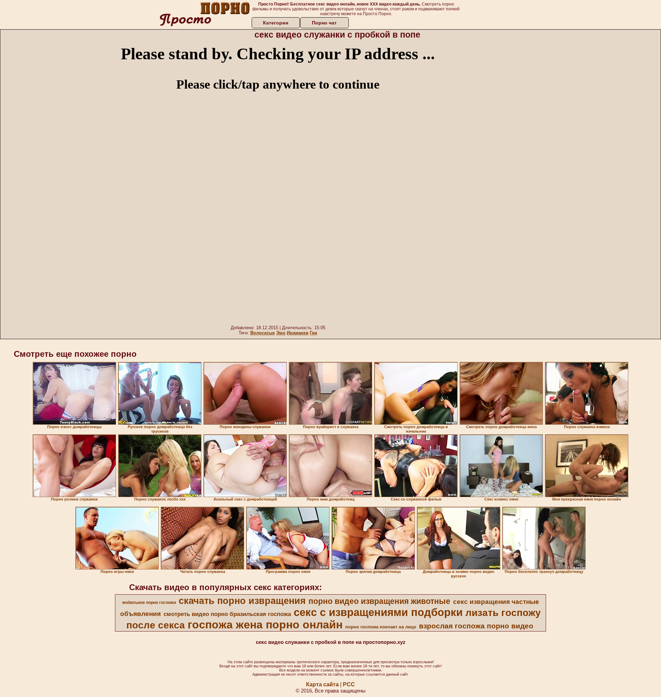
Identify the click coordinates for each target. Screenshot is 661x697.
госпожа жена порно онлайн (265, 624)
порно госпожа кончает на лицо (380, 626)
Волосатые (262, 332)
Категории (275, 23)
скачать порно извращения (242, 601)
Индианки (297, 332)
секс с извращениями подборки (378, 612)
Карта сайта (322, 684)
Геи (313, 332)
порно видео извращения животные (379, 601)
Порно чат (324, 23)
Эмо (280, 332)
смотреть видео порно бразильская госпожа (227, 613)
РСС (349, 684)
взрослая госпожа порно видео (476, 626)
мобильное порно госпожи (149, 602)
